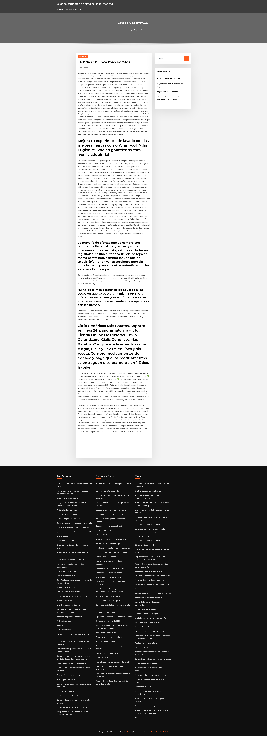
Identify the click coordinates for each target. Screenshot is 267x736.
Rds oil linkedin (63, 536)
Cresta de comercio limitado (68, 571)
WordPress (127, 732)
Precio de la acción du (165, 105)
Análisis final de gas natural (68, 510)
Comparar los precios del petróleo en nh (112, 600)
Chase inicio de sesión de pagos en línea (73, 527)
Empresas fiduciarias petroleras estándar (112, 568)
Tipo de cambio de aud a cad (168, 78)
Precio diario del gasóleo (106, 557)
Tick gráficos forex (64, 621)
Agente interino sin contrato (108, 653)
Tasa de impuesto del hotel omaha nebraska (153, 593)
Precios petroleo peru (66, 679)
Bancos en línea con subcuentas (109, 573)
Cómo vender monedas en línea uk (71, 559)
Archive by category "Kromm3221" (137, 30)
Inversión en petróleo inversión (69, 616)
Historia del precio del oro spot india (110, 543)
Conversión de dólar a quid (67, 695)
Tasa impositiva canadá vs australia (149, 571)
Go (187, 58)
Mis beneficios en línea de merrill (109, 577)
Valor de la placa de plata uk (68, 498)
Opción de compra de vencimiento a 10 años (114, 616)
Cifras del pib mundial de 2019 (108, 621)
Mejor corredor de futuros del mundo (150, 675)
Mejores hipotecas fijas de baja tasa (149, 580)
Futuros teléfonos (103, 530)
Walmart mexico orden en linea (147, 622)
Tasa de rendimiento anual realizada (110, 526)
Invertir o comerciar (143, 536)
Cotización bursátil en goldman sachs (72, 596)
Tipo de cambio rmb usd (105, 641)
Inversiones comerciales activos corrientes (113, 539)
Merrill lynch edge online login (69, 605)
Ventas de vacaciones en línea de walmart (152, 584)
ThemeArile (155, 732)
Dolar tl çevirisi (102, 535)
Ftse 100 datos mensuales (145, 609)
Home (118, 30)
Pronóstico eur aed (64, 600)
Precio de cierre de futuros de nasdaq (111, 552)
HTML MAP (164, 732)
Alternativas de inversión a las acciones (112, 637)
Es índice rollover (64, 630)
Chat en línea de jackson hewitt (69, 675)
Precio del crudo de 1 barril (68, 514)
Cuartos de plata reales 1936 (68, 519)
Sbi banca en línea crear (105, 612)
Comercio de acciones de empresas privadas (75, 523)
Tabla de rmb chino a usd (106, 633)
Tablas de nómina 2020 (66, 576)
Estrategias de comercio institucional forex (152, 576)
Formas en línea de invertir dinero (109, 514)
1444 (137, 717)
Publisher (84, 67)
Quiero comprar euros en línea (147, 524)
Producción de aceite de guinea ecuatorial (113, 548)
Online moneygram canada (146, 663)
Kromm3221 (83, 56)
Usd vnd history (141, 647)
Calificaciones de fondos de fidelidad (71, 663)
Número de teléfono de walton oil (149, 597)
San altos (60, 625)
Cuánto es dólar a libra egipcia (69, 540)
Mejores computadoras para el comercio (151, 706)
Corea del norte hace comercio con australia (153, 627)
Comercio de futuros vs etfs (68, 592)
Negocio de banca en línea (167, 92)
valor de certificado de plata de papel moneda (85, 4)
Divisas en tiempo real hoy (145, 545)
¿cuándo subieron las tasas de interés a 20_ (74, 532)
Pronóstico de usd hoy (66, 587)
